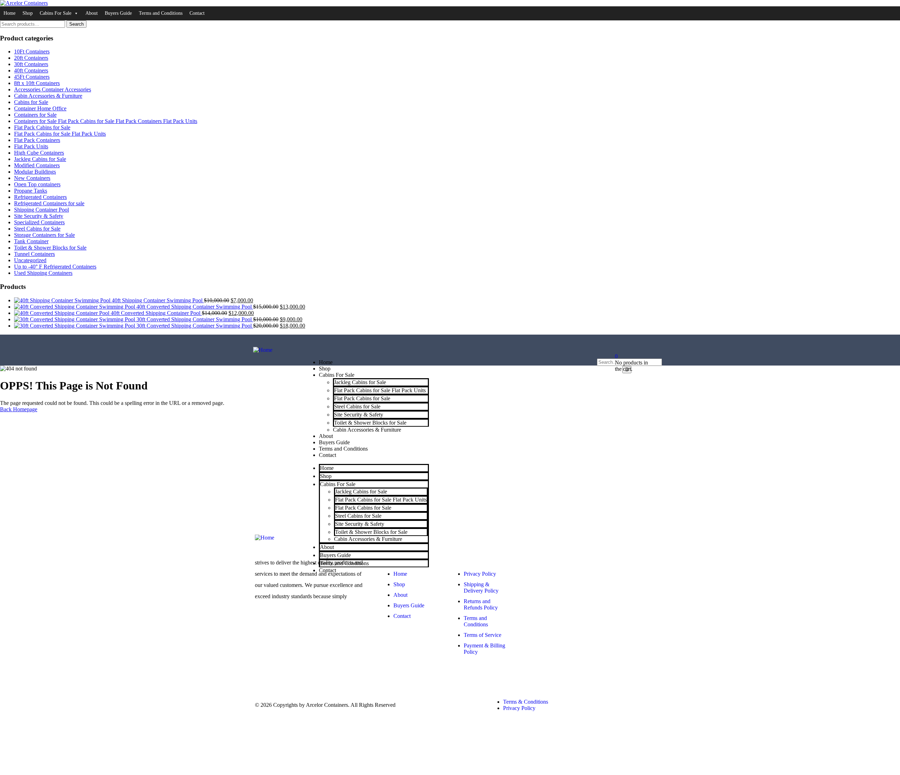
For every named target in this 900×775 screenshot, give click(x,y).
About (91, 13)
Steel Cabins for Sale (37, 229)
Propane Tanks (30, 191)
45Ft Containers (32, 77)
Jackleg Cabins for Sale (40, 159)
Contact (197, 13)
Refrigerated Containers (40, 197)
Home (9, 13)
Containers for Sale (35, 115)
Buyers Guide (118, 13)
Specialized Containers (39, 222)
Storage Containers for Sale (44, 235)
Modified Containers (37, 165)
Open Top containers (37, 184)
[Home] (262, 350)
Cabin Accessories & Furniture (48, 96)
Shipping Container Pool (41, 210)
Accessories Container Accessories (52, 89)
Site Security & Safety (38, 216)
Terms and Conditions (160, 13)
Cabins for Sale (31, 102)
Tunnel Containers (34, 254)
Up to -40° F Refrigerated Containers (55, 267)
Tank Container (31, 241)
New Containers (32, 178)
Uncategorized (30, 260)
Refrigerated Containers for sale (49, 203)
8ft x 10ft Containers (37, 83)
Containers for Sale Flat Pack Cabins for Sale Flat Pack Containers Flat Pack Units (105, 121)
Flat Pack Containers (37, 140)
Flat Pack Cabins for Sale (42, 127)
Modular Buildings (35, 172)
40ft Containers (31, 70)
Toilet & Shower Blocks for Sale (50, 248)
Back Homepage (18, 409)
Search (76, 24)
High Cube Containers (39, 153)
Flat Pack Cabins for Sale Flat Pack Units (60, 134)
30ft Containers (31, 64)
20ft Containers (31, 58)
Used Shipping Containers (43, 273)
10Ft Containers (32, 51)
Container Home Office (40, 108)
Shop (27, 13)
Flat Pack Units (31, 146)
